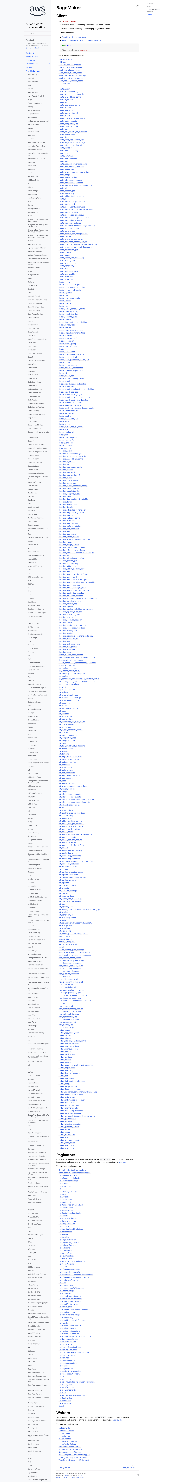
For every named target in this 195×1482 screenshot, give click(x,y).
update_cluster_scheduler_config (72, 1041)
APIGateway (32, 117)
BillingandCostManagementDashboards (38, 220)
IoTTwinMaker (33, 804)
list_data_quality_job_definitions (71, 746)
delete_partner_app (66, 413)
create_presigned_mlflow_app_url (72, 242)
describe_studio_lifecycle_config (72, 625)
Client (149, 7)
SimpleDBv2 (32, 1476)
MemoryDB (32, 1029)
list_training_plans (65, 912)
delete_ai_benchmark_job (69, 285)
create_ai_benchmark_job (69, 91)
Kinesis (30, 843)
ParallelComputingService (37, 1192)
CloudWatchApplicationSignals (38, 154)
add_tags (62, 62)
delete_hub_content (66, 352)
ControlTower (33, 470)
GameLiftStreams (34, 684)
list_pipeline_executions (68, 875)
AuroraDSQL (32, 559)
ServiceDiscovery (34, 1451)
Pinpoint (31, 1210)
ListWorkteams (64, 1403)
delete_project (64, 421)
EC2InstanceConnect (35, 577)
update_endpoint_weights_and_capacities (75, 1065)
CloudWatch (32, 364)
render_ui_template (66, 942)
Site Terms (66, 1477)
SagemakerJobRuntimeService (38, 1398)
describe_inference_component (71, 547)
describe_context (65, 496)
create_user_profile (66, 274)
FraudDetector (33, 670)
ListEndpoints (64, 1248)
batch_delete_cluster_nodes (70, 73)
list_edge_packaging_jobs (69, 759)
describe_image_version (68, 545)
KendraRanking (33, 832)
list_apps (62, 711)
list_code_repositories (67, 735)
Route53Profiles (34, 1333)
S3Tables (31, 1362)
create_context (64, 129)
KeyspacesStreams (35, 840)
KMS (29, 875)
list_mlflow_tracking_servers (70, 821)
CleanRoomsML (33, 318)
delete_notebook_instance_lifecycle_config (76, 408)
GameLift (31, 681)
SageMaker (32, 1369)
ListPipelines (63, 1358)
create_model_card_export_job (71, 207)
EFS (29, 591)
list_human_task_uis (66, 783)
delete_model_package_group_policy (74, 397)
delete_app (63, 295)
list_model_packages (67, 842)
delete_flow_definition (67, 346)
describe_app (64, 464)
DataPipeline (32, 493)
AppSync (31, 173)
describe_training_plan (67, 633)
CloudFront (32, 335)
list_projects (63, 888)
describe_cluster (65, 478)
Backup (30, 205)
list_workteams (64, 931)
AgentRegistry (33, 92)
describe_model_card (67, 577)
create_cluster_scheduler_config (72, 118)
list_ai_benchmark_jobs (68, 695)
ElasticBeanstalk (34, 605)
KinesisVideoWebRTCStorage (38, 860)
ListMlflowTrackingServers (69, 1296)
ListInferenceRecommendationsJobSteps (75, 1275)
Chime (30, 293)
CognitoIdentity (33, 411)
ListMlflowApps (64, 1293)
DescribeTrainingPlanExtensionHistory (74, 1173)
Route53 (31, 1310)
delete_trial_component (68, 437)
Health (30, 727)
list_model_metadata (67, 837)
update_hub (63, 1076)
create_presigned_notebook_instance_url (75, 247)
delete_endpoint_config (68, 338)
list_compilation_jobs (67, 738)
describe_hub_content (67, 534)
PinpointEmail (33, 1213)
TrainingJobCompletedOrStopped (72, 1457)
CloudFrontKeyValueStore (37, 339)
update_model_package (68, 1105)
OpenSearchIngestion (36, 1145)
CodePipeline (33, 400)
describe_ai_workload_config (70, 459)
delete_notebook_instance (69, 405)
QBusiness (32, 1246)
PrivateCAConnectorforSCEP (38, 1187)
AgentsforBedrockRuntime (37, 248)
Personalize (32, 1195)
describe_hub (64, 531)
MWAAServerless (34, 1076)
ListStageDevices (65, 1368)
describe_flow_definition (68, 529)
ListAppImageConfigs (67, 1191)
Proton (30, 1238)
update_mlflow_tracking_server (71, 1100)
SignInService (33, 1473)
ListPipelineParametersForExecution (73, 1352)
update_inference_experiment (70, 1094)
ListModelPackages (66, 1317)
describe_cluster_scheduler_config (72, 486)
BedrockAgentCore (35, 251)
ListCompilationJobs (67, 1221)
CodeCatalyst (33, 375)
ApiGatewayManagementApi (38, 121)
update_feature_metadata (69, 1073)
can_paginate (64, 83)
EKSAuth (31, 598)
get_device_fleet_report (68, 668)
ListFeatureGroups (66, 1253)
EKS (29, 595)
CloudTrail (31, 357)
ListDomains (63, 1237)
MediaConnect (33, 993)
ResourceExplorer (34, 1296)
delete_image (64, 362)
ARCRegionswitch (34, 176)
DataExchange (33, 489)
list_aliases (62, 706)
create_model (64, 199)
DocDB (30, 541)
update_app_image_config (69, 1033)
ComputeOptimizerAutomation (38, 433)
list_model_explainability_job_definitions (75, 834)
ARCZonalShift (33, 180)
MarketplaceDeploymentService (38, 969)
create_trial (63, 268)
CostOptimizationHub (36, 473)
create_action (64, 89)
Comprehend (32, 421)
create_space (64, 255)
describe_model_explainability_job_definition (77, 582)
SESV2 (30, 1458)
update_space (64, 1132)
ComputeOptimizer (35, 428)
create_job (63, 188)
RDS (29, 1263)
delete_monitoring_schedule (70, 402)
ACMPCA (31, 89)
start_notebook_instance (68, 971)
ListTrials (62, 1393)
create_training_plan (67, 263)
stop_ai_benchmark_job (68, 979)
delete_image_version (67, 365)
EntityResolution (34, 630)
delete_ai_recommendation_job (71, 287)
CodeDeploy (32, 386)
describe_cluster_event (68, 480)
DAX (29, 504)
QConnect (31, 1249)
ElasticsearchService (35, 634)
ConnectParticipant (35, 462)
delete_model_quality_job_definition (73, 400)
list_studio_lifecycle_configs (70, 899)
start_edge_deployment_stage (71, 960)
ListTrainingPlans (65, 1385)
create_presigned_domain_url (70, 239)
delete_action (64, 282)
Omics (30, 1129)
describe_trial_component (69, 644)
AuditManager (33, 191)
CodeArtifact (32, 368)
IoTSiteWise (32, 797)
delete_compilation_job (68, 314)
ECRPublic (31, 584)
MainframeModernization (37, 940)
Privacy (58, 1477)
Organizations (33, 1142)
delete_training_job (66, 432)
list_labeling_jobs (65, 810)
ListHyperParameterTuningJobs (71, 1261)
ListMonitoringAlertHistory (69, 1325)
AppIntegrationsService (36, 142)
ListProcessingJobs (66, 1360)
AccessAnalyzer (34, 75)
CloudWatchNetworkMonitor (38, 1101)
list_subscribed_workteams (69, 901)
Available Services (33, 71)
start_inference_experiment (69, 963)
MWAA (30, 1072)
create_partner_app (66, 231)
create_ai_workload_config (69, 97)
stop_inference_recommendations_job (74, 1001)
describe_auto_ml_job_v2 (69, 475)
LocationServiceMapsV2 (37, 688)
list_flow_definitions (66, 773)
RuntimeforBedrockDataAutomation (38, 263)
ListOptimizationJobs (67, 1342)
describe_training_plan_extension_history (75, 636)
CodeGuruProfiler (34, 396)
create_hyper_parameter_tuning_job (73, 172)
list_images (63, 791)
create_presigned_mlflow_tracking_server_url (77, 244)
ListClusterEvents (65, 1208)
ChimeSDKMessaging (36, 307)
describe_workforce (66, 649)
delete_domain (64, 327)
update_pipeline (65, 1121)
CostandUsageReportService (38, 478)
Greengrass (32, 713)
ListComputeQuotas (66, 1224)
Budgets (31, 282)
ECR (29, 580)
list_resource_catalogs (67, 891)
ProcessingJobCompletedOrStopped (74, 1455)
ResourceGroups (34, 1299)
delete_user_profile (66, 440)
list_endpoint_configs (67, 762)
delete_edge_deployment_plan (71, 330)
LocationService (34, 929)
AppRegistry (32, 1448)
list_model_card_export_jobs (70, 826)
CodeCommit (32, 378)
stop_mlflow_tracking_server (70, 1009)
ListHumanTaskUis (66, 1258)
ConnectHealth (33, 459)
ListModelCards (65, 1307)
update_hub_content (67, 1078)
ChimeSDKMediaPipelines (37, 300)
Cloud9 (30, 321)
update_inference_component (70, 1089)
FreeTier (31, 673)
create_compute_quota (68, 126)
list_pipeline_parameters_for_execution (74, 877)
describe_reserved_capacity (70, 620)
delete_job (62, 373)
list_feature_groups (66, 770)
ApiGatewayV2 (33, 124)
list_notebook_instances (68, 864)
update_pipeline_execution (69, 1124)
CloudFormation (34, 332)
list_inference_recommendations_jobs (74, 802)
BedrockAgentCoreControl (37, 255)
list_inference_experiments (69, 797)
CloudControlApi (34, 325)
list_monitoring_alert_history (70, 850)
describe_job (63, 555)
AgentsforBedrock (34, 244)
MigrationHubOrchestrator (38, 1052)
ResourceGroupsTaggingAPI (38, 1303)
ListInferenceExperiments (69, 1272)
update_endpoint (65, 1062)
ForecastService (34, 663)
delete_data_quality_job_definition (72, 322)
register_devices (65, 939)
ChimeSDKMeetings (35, 303)
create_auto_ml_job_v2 (68, 113)
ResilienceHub (33, 1288)
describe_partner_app (67, 604)
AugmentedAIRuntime (36, 1372)
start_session (64, 976)
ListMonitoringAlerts (67, 1328)
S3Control (31, 1351)
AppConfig (31, 128)
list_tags (61, 904)
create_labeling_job (66, 191)
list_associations (65, 716)
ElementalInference (35, 616)
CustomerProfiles (34, 482)
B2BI (29, 201)
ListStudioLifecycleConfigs (69, 1371)
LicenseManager (34, 911)
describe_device (65, 502)
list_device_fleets (65, 749)
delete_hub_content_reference (71, 354)
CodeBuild (31, 371)
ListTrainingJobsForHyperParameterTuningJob (78, 1382)
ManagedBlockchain (35, 954)
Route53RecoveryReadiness (38, 1322)
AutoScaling (32, 194)
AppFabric (31, 135)
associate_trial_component (69, 65)
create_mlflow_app (66, 193)
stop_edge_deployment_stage (71, 990)
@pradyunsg (75, 1475)
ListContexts (63, 1226)
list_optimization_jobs (67, 866)
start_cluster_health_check (69, 958)
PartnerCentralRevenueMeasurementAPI (38, 1164)
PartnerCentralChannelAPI (37, 1160)
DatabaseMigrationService (38, 537)
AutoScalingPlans (34, 198)
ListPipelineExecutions (67, 1350)
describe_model (65, 571)
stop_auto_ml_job (65, 984)
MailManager (32, 951)
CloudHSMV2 (33, 346)
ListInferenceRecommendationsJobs (73, 1277)
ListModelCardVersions (68, 1304)
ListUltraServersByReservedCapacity (74, 1395)
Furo (82, 1475)
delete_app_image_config (69, 298)
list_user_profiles (65, 925)
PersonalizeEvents (34, 1199)
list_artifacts (63, 714)
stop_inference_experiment (69, 998)
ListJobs (62, 1283)
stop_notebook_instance (68, 1014)
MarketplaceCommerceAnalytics (38, 989)
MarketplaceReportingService (38, 983)
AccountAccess (33, 82)
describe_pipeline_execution (70, 612)
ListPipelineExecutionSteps (69, 1347)
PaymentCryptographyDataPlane (38, 1178)
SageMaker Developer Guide (74, 37)
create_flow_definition (67, 159)
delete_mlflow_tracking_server (71, 378)
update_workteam (66, 1148)
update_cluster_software (68, 1044)
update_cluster (64, 1038)
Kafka (30, 822)
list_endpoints (64, 765)
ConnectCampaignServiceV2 (38, 452)
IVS (29, 811)
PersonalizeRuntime (35, 1203)
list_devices (63, 751)
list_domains (63, 754)
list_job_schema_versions (69, 805)
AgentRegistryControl (36, 96)
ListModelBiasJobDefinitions (70, 1299)
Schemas (31, 1410)
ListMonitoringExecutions (69, 1331)
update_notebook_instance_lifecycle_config (76, 1116)
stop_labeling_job (65, 1006)
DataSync (31, 496)
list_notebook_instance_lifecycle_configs (75, 861)
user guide (123, 1162)
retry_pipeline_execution (68, 944)
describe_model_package (69, 585)
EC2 (29, 573)
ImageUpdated (64, 1439)
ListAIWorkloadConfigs (68, 1181)
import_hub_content (66, 689)
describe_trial (64, 641)
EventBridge (32, 638)
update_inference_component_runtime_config (77, 1092)
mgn (29, 1040)
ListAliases (62, 1189)
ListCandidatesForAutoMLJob (70, 1205)
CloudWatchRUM (34, 1344)
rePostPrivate (33, 1285)
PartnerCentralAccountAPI (38, 1153)
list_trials (62, 920)
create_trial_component (68, 271)
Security (29, 67)
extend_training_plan (67, 665)
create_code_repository (68, 121)
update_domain (64, 1060)
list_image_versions (66, 789)
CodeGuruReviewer (35, 389)
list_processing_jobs (67, 885)
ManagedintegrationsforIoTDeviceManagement (38, 781)
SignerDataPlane (34, 1469)
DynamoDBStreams (35, 566)
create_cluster (64, 116)
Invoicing (31, 766)
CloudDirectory (33, 328)
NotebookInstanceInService (70, 1449)
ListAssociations (65, 1199)
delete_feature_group (67, 344)
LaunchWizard (33, 893)
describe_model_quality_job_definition (74, 590)
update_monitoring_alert (68, 1108)
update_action (64, 1030)
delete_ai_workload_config (69, 290)
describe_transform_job (68, 639)
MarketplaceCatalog (35, 965)
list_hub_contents (65, 778)
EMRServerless (33, 627)
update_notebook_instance (69, 1113)
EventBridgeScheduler (36, 1406)
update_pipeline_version (68, 1127)
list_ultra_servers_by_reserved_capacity (75, 923)
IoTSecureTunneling (35, 793)
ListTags (61, 1376)
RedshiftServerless (35, 1278)
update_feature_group (67, 1070)
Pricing (30, 1231)
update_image (64, 1084)
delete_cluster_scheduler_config (71, 309)
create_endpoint (65, 148)
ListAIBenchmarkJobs (67, 1175)
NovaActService (34, 1111)
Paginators (150, 11)
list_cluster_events (66, 724)
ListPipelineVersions (66, 1355)
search (61, 947)
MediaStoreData (34, 1018)
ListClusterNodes (65, 1210)
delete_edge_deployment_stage (71, 333)
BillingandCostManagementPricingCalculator (38, 231)
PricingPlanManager (35, 1235)
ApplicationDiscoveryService (38, 529)
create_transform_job (67, 266)
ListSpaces (63, 1366)
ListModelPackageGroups (69, 1315)
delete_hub (63, 349)
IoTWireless (32, 807)
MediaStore (32, 1015)
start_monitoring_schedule (69, 968)
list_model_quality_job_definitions (72, 845)
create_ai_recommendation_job (71, 94)
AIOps (30, 100)
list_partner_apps (65, 869)
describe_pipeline (65, 606)
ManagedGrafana (34, 709)
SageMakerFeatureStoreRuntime (38, 1380)
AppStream (32, 169)
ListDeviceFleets (65, 1232)
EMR (29, 620)
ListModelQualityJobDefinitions (71, 1320)
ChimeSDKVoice (34, 310)
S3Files (30, 1355)
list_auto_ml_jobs (65, 719)
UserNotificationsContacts (38, 1108)
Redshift (31, 1271)
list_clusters (63, 732)
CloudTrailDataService (36, 361)
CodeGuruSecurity (35, 393)
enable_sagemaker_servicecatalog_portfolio (77, 663)
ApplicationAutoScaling (36, 146)
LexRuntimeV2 (33, 908)
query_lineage (64, 936)
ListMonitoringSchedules (68, 1334)
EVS (29, 641)
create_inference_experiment (70, 183)
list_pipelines (63, 883)
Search (61, 1406)
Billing (30, 271)
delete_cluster (64, 306)
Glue (29, 706)
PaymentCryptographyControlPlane (38, 1173)
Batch (30, 216)
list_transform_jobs (66, 915)
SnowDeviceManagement (37, 1480)
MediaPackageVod (35, 1008)
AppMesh (31, 162)
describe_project (65, 617)
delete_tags (63, 429)
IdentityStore (33, 738)
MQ (29, 1065)
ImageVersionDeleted (67, 1444)
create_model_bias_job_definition (72, 201)
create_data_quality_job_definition (72, 132)
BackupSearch (33, 212)
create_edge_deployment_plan (71, 140)
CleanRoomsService (35, 314)
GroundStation (33, 720)
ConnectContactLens (36, 445)
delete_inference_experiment (70, 370)
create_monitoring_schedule (70, 220)
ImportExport (32, 745)
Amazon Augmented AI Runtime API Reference (81, 40)
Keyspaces (32, 836)
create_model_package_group (71, 215)
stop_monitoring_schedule (69, 1011)
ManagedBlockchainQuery (37, 958)
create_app (63, 102)
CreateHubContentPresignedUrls (72, 1170)
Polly (29, 1228)
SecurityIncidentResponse (37, 1421)
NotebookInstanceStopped (69, 1452)
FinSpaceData (33, 648)
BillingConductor (34, 275)
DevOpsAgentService (36, 518)
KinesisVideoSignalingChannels (38, 855)
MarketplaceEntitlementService (38, 978)
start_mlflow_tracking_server (70, 966)
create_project (64, 252)
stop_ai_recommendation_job (70, 982)
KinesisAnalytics (34, 865)
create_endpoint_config (68, 150)
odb (29, 1126)
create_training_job (66, 260)
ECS (29, 588)
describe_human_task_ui (68, 537)
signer (30, 1465)
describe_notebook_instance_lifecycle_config (77, 598)
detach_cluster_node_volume (70, 655)
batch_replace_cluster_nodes (70, 81)
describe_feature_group (68, 523)
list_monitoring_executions (69, 856)
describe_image (65, 542)
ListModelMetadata (66, 1312)
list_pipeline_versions (67, 880)
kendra (30, 829)
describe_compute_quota (69, 494)
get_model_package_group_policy (73, 673)
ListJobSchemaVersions (68, 1280)
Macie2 (30, 947)
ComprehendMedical (35, 425)
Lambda (31, 883)
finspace (31, 645)
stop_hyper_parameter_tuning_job (72, 995)
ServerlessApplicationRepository (38, 1436)
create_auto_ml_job (66, 110)
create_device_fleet (66, 134)
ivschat (30, 818)
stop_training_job (65, 1025)
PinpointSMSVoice (34, 1217)
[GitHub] (138, 1475)
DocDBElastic (33, 545)
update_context (65, 1052)
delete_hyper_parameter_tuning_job (73, 360)
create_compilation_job (68, 124)
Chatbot (31, 289)
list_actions (63, 692)
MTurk (30, 1069)
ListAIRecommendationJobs (70, 1178)
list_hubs (62, 781)
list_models (63, 848)
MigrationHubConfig (35, 1049)
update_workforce (66, 1145)
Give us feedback (32, 48)
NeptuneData (33, 1086)
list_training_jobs (65, 907)
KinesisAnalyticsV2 (35, 868)
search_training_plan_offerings (71, 950)
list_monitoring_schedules (69, 858)
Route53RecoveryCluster (37, 1313)
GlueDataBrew (33, 486)
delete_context (64, 319)
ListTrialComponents (67, 1390)
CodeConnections (34, 382)
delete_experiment (66, 341)
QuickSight (32, 1253)
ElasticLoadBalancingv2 (37, 613)
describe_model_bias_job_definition (73, 574)
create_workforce (65, 276)
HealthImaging (33, 1026)
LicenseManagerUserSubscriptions (38, 921)
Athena (30, 187)
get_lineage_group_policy (69, 671)
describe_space (65, 622)
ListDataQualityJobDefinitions (70, 1229)
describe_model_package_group (72, 588)
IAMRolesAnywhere (35, 1306)
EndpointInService (66, 1431)
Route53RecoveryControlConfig (38, 1318)
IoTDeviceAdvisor (34, 786)
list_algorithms (64, 703)
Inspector (31, 749)
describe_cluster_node (67, 483)
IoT (29, 770)
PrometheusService (35, 103)
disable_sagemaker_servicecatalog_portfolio (77, 657)
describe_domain (65, 507)
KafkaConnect (33, 825)
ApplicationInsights (35, 150)
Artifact (31, 184)
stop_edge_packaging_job (69, 992)
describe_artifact (65, 470)
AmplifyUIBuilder (34, 114)
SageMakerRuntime (35, 1394)
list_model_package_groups (70, 840)
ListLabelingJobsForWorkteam (71, 1288)
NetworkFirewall (34, 1090)
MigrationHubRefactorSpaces (38, 1044)
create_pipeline (64, 236)
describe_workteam (66, 652)
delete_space (64, 424)
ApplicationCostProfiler (36, 159)
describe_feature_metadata (69, 526)
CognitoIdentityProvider (37, 414)
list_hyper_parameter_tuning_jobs (72, 786)
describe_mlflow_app (67, 566)
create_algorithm (65, 99)
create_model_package (68, 212)
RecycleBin (32, 1260)
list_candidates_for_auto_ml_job (71, 722)
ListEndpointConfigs (66, 1245)
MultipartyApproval (35, 1061)
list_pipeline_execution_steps (70, 872)
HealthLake (32, 731)
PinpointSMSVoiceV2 (35, 1220)
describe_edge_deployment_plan (72, 510)
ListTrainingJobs (65, 1379)
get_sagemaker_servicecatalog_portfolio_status (78, 679)
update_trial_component (68, 1140)
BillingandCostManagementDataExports (38, 226)
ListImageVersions (66, 1264)
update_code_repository (68, 1046)
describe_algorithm (66, 462)
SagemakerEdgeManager (37, 1376)
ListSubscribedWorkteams (69, 1374)
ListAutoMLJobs (65, 1202)
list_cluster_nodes (65, 727)
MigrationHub (33, 1036)
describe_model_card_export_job (72, 580)
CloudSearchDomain (35, 353)
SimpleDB (31, 1414)
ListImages (63, 1266)
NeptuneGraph (33, 1083)
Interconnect (32, 759)
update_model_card (66, 1102)
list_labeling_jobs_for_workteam (71, 813)
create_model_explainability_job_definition (76, 209)
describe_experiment (67, 520)
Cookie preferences (77, 1477)
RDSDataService (34, 1267)
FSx (29, 677)
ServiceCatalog (33, 1444)
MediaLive (32, 1001)
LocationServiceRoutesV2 (37, 695)
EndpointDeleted (65, 1428)
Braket (30, 278)
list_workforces (64, 928)
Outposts (31, 1149)
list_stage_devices (66, 896)
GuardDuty (32, 723)
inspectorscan (33, 752)
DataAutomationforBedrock (38, 259)
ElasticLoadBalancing (36, 609)
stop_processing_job (67, 1022)
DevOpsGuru (32, 521)
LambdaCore (32, 886)
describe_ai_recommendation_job (72, 456)
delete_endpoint (65, 335)
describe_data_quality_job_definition (73, 499)
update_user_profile (66, 1143)
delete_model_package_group (71, 394)
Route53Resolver (34, 1337)
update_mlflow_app (66, 1097)
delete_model (64, 381)
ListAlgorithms (64, 1186)
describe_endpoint (66, 515)
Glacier (30, 698)
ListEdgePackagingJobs (68, 1242)
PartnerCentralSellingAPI (37, 1169)
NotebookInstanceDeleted (69, 1447)
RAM (29, 1256)
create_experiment (66, 153)
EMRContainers (33, 623)
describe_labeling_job (67, 561)
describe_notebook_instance (70, 596)
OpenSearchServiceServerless (38, 1137)
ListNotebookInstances (68, 1339)
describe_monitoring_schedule (71, 593)
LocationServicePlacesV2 (37, 691)
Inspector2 (32, 756)
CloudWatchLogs (34, 933)
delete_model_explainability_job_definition (76, 389)
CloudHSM (32, 343)
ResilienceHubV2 (34, 1292)
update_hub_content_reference (71, 1081)
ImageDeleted (64, 1436)
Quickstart (30, 53)
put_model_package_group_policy (73, 934)
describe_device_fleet (67, 504)
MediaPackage (33, 1004)
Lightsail (31, 925)
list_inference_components (69, 794)
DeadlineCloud (33, 507)
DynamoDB (32, 563)
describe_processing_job (69, 614)
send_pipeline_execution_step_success (74, 955)
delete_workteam (65, 445)
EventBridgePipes (34, 1224)
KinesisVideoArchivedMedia (38, 847)
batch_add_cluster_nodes (69, 70)
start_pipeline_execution (68, 974)
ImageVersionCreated (67, 1441)
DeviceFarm (32, 514)
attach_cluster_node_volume (70, 67)
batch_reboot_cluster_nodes (70, 78)
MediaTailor (32, 1022)
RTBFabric (32, 1340)
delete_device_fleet (66, 325)
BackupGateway (34, 209)
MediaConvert (33, 997)
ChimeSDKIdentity (34, 296)
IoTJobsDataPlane (34, 777)
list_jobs (61, 807)
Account (31, 78)
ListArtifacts (63, 1197)
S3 (29, 1347)
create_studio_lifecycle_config (71, 258)
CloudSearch (32, 350)
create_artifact (64, 107)
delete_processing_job (68, 419)
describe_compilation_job (69, 491)
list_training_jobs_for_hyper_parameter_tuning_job (79, 909)
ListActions (63, 1183)
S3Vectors (31, 1365)
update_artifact (64, 1035)
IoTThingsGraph (33, 800)
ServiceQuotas (33, 1440)
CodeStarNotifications (36, 407)
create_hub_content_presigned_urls (73, 164)
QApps (30, 1242)
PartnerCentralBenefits (36, 1156)
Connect (31, 441)
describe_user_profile (67, 647)
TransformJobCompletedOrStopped (73, 1460)
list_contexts (63, 743)
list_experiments (65, 767)
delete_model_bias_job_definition (72, 384)
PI (28, 1206)
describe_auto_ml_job (67, 472)
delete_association (66, 303)
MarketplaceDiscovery (36, 974)
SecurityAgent (33, 1424)
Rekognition (32, 1281)
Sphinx (66, 1475)
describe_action (65, 451)
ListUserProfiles (65, 1398)
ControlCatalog (33, 466)
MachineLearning (34, 943)
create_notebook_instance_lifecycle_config (76, 225)
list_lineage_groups (66, 815)
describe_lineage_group (68, 563)
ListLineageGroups (66, 1291)
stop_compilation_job (67, 987)
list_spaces (63, 893)
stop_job (62, 1003)
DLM (29, 534)
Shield (30, 1462)
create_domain (64, 137)
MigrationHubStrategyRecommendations (38, 1057)
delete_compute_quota (68, 317)
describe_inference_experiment (71, 550)
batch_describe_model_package (72, 75)
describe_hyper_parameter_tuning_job (74, 539)
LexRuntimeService (35, 900)
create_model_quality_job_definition (73, 217)
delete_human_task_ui (67, 357)
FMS (29, 659)
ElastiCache (32, 602)
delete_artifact (64, 301)
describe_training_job (67, 630)
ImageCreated (64, 1433)
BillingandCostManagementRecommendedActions (38, 236)
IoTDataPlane (33, 774)
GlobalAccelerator (34, 702)
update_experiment (66, 1068)
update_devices (65, 1057)
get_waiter (62, 687)
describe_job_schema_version (71, 558)
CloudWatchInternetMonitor (38, 763)
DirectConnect (33, 525)
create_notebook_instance (69, 223)
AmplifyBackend (34, 110)
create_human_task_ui (67, 169)
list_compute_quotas (67, 740)
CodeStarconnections (36, 403)
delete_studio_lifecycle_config (70, 427)
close (60, 86)
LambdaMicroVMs (34, 890)
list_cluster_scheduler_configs (70, 730)
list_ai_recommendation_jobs (70, 697)
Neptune (31, 1079)
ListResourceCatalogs (67, 1363)
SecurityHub (32, 1428)
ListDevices (63, 1234)
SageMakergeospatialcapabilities (38, 1386)
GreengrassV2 (33, 716)
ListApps (62, 1194)
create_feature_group (67, 156)
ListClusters (63, 1216)
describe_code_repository (69, 488)
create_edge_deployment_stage (71, 142)
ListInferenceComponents (69, 1269)
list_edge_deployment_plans (70, 757)
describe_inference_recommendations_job (76, 553)
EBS (29, 570)
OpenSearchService (35, 1133)
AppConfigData (33, 132)
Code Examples (31, 60)
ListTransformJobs (66, 1387)
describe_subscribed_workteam (71, 628)
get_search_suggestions (68, 684)
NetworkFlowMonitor (35, 1094)
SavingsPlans (33, 1403)
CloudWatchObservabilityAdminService (38, 1121)
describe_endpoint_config (69, 518)
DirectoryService (34, 552)
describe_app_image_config (70, 467)
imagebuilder (32, 741)
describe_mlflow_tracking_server (72, 569)
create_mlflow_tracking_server (71, 196)
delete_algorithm (65, 293)
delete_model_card (66, 386)
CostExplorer (32, 285)
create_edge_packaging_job (70, 145)
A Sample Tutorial (32, 57)
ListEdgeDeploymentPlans (69, 1240)
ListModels (63, 1323)
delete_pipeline (64, 416)
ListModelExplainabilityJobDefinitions (74, 1309)
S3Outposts (32, 1358)
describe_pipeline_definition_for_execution (76, 609)
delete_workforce (65, 443)
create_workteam (65, 279)
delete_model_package (68, 392)
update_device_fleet (66, 1054)
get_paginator (64, 676)
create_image (64, 175)
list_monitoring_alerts (67, 853)
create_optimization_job (68, 228)
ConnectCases (33, 455)
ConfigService (33, 437)
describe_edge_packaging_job (71, 512)
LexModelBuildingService (37, 897)
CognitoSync (32, 418)
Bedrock (31, 241)
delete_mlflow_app (66, 376)
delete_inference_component (70, 368)
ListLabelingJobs (65, 1285)
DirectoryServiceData (36, 555)
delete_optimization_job (68, 411)
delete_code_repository (68, 311)
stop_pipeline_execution (68, 1019)
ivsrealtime (32, 815)
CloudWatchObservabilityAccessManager (38, 1116)
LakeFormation (33, 879)
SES (29, 1455)
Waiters (149, 14)
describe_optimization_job (69, 601)
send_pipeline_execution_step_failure (74, 952)
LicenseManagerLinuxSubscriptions (38, 916)
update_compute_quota (68, 1049)
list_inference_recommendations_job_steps (76, 799)
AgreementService (35, 961)
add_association (65, 59)
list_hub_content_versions (69, 775)
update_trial (63, 1137)
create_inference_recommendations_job (75, 185)
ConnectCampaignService (37, 448)
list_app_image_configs (68, 708)
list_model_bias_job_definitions (71, 824)
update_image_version (67, 1086)
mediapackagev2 (34, 1011)
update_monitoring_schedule (70, 1110)
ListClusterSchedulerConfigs (70, 1213)
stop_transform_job (66, 1027)
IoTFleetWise (32, 790)
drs (29, 548)
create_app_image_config (69, 105)
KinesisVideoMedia (35, 850)
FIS (29, 656)
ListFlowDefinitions (66, 1256)
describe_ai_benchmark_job (70, 454)
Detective (31, 511)
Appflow (31, 139)
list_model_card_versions (69, 829)
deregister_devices (66, 448)
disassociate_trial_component (70, 660)
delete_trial (63, 435)
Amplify (30, 107)
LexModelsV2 (33, 904)
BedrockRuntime (34, 268)
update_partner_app (67, 1119)
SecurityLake (33, 1431)
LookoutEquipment (35, 936)
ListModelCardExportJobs (69, 1301)
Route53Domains (34, 1326)
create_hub (63, 161)
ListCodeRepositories (67, 1218)
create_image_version (67, 177)
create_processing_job (68, 250)
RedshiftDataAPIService (37, 1274)
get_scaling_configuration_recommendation (76, 681)
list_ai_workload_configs (68, 700)
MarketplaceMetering (36, 1033)
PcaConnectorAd (34, 1183)
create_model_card (66, 204)
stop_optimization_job (67, 1017)
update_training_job (66, 1135)
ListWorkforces (64, 1401)
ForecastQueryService (36, 666)
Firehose (31, 652)
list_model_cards (65, 832)
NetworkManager (34, 1097)
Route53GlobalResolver (36, 1330)
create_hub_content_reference (71, 167)
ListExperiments (65, 1250)
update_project (64, 1129)
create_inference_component (70, 180)
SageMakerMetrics (35, 1390)
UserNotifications (34, 1104)
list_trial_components (67, 917)
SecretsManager (34, 1417)
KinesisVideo (32, 872)
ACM (29, 85)
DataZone (31, 500)
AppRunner (32, 166)
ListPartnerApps (65, 1344)
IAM (29, 734)
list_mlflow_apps (65, 818)
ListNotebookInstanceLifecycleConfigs (74, 1336)
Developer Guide (32, 64)
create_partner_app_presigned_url (73, 234)
